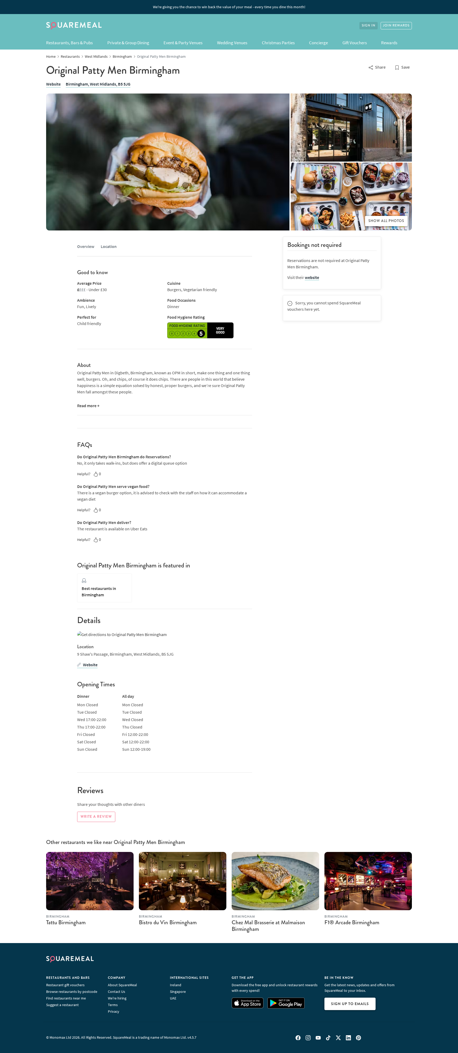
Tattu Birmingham (66, 922)
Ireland (175, 985)
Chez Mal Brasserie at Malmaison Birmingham (268, 925)
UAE (173, 998)
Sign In (368, 25)
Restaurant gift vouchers (65, 985)
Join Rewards (396, 25)
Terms (113, 1004)
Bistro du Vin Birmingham (168, 922)
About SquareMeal (122, 985)
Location (109, 246)
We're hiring (117, 998)
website (312, 277)
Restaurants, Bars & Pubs (69, 43)
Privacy (113, 1011)
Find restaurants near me (66, 998)
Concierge (318, 43)
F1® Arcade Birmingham (351, 922)
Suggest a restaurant (62, 1004)
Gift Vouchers (354, 43)
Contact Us (116, 991)
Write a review (96, 816)
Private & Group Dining (128, 43)
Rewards (389, 43)
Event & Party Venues (183, 43)
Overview (85, 246)
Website (53, 84)
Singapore (178, 991)
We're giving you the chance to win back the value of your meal (229, 7)
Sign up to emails (350, 1003)
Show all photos (386, 221)
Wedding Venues (232, 43)
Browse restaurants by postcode (71, 991)
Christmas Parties (278, 43)
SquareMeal (74, 25)
